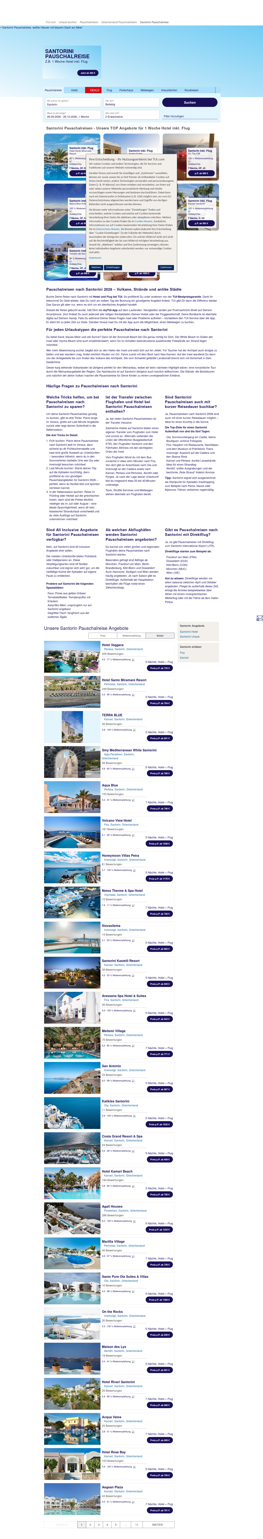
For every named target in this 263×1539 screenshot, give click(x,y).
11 (136, 1524)
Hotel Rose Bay (114, 1452)
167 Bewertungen (113, 829)
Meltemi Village (114, 1030)
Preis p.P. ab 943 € (160, 1019)
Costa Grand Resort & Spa (122, 1136)
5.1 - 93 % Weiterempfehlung (116, 940)
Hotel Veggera (113, 644)
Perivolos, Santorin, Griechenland (124, 684)
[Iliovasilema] (72, 937)
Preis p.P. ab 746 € (160, 913)
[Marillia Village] (72, 1253)
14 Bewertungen (112, 934)
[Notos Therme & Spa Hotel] (72, 902)
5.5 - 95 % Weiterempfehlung (116, 694)
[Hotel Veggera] (72, 657)
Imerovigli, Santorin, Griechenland (124, 859)
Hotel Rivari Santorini (119, 1381)
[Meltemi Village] (72, 1043)
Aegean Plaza (113, 1487)
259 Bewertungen (113, 654)
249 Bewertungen (113, 689)
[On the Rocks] (72, 1323)
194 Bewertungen (113, 1180)
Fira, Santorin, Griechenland (121, 824)
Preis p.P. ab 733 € (160, 668)
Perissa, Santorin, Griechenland (123, 649)
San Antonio (112, 1066)
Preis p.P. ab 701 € (160, 1510)
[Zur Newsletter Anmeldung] (259, 620)
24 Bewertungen (112, 1145)
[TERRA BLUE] (72, 727)
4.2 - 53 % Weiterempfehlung (116, 975)
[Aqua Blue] (72, 797)
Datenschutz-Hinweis (107, 229)
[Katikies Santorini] (72, 1113)
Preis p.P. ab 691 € (160, 738)
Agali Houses (112, 1206)
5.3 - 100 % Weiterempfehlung (117, 1326)
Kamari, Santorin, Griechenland (123, 719)
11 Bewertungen (112, 1110)
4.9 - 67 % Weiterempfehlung (116, 1255)
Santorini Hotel (189, 631)
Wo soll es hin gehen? (58, 100)
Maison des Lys (114, 1346)
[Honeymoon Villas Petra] (72, 867)
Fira (182, 653)
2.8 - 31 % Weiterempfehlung (116, 1431)
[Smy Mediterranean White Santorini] (72, 762)
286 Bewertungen (113, 1215)
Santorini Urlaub (190, 636)
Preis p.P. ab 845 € (160, 984)
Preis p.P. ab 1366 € (159, 1299)
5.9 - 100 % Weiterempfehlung (117, 1115)
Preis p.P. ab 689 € (160, 1440)
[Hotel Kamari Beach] (72, 1183)
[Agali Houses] (72, 1218)
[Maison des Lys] (72, 1358)
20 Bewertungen (112, 1320)
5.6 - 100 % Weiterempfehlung (117, 1010)
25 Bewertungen (112, 1390)
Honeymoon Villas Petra (121, 855)
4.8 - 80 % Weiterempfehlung (116, 768)
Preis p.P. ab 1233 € (159, 1229)
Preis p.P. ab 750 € (160, 1194)
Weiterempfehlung (131, 635)
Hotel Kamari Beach (117, 1171)
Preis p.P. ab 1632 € (159, 1124)
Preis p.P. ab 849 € (160, 1159)
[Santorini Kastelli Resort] (72, 972)
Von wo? (109, 100)
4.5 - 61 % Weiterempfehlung (116, 1501)
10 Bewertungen (112, 1285)
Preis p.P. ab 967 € (160, 1089)
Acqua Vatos (112, 1417)
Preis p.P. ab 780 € (160, 773)
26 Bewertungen (112, 724)
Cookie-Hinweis (143, 221)
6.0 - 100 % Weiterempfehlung (117, 1220)
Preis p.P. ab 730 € (160, 1264)
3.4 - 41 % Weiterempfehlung (116, 1361)
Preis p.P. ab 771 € (160, 1054)
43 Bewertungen (112, 1496)
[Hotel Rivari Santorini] (72, 1394)
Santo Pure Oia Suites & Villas (125, 1276)
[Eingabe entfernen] (94, 104)
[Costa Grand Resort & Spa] (72, 1148)
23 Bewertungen (112, 1075)
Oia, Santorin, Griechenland (121, 1105)
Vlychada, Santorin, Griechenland (124, 895)
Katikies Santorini (116, 1101)
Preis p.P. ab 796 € (160, 808)
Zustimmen (166, 267)
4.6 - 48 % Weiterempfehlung (116, 1150)
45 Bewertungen (112, 1250)
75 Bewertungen (112, 1040)
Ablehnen (96, 267)
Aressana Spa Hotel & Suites (124, 995)
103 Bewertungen (113, 794)
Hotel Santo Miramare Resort (124, 680)
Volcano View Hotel (117, 820)
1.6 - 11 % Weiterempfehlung (116, 905)
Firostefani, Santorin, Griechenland (125, 1210)
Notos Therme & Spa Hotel (123, 890)
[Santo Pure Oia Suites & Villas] (72, 1288)
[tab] (53, 90)
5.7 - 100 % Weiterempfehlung (117, 870)
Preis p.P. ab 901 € (160, 1370)
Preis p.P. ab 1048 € (159, 843)
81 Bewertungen (112, 864)
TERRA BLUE (112, 715)
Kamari (184, 657)
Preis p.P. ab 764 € (160, 703)
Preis (102, 635)
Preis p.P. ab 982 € (160, 949)
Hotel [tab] (74, 90)
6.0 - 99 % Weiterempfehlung (116, 1080)
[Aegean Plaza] (72, 1499)
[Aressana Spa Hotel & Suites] (72, 1008)
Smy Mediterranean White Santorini (130, 750)
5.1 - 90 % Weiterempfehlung (116, 834)
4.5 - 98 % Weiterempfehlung (116, 1291)
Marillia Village (114, 1241)
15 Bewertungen (112, 899)
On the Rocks (113, 1311)
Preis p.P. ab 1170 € (159, 878)
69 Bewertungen (112, 763)
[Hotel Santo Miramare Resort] (72, 692)
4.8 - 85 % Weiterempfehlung (116, 1185)
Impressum (95, 258)
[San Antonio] (72, 1078)
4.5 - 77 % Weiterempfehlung (116, 659)
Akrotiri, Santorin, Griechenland (123, 1351)
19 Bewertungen (112, 1355)
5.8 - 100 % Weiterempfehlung (117, 729)
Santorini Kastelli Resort (121, 960)
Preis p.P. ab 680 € (160, 1405)
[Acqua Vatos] (72, 1429)
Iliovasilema (111, 925)
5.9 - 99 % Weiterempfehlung (116, 1396)
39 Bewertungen (112, 969)
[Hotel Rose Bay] (72, 1464)
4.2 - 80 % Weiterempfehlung (116, 1045)
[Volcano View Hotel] (72, 832)
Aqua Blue (110, 785)
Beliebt (160, 635)
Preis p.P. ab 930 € (160, 1334)
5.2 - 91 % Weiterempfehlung (116, 799)
